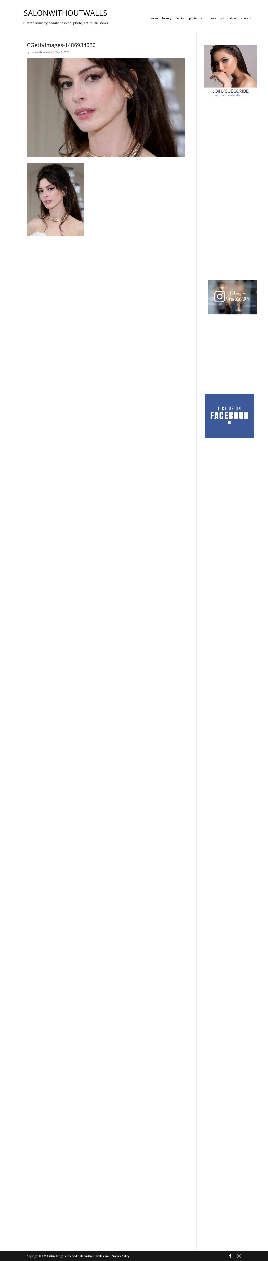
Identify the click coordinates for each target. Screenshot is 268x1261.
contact (246, 18)
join (223, 18)
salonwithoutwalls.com (93, 1256)
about (233, 18)
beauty (166, 18)
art (203, 18)
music (213, 18)
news (154, 18)
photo (193, 18)
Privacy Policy (120, 1256)
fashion (180, 18)
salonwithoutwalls (41, 52)
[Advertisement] (221, 151)
